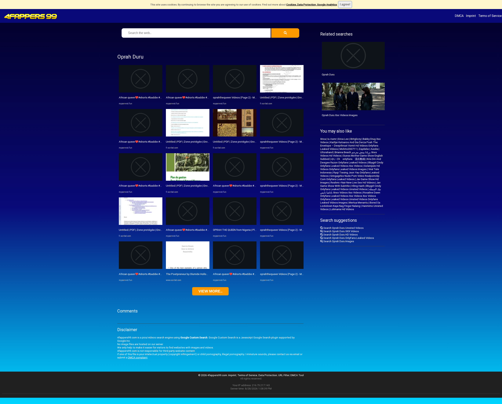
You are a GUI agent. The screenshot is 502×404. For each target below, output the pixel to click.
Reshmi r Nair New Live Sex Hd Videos (353, 182)
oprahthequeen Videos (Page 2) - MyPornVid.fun (241, 97)
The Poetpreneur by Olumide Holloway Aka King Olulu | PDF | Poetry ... (206, 274)
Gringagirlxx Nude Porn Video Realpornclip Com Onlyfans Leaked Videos (349, 177)
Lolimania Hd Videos (342, 209)
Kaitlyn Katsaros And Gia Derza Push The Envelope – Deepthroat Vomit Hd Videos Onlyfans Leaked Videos (349, 146)
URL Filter (283, 375)
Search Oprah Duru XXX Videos (341, 231)
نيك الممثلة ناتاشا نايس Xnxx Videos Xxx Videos (350, 191)
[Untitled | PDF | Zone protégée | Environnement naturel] (140, 224)
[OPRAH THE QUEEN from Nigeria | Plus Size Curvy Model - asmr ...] (234, 224)
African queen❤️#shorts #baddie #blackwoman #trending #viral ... (157, 97)
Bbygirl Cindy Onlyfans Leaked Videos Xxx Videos (351, 164)
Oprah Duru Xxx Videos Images (339, 115)
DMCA (459, 16)
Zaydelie (364, 149)
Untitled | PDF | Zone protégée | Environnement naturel (150, 230)
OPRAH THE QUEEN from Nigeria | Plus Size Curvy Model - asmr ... (250, 230)
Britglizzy (355, 139)
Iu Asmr (332, 139)
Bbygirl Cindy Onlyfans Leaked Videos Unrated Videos (350, 187)
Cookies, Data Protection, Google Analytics (311, 4)
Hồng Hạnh (358, 186)
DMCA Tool (297, 375)
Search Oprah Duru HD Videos (340, 234)
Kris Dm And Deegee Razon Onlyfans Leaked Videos (350, 160)
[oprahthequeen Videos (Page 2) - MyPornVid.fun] (234, 91)
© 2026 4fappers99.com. (213, 375)
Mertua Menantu (358, 202)
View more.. (210, 291)
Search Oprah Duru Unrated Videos (343, 228)
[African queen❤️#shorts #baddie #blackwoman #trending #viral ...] (140, 91)
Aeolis (374, 149)
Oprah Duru (328, 74)
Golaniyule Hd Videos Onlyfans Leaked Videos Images (350, 167)
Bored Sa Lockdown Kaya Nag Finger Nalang (350, 204)
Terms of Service (490, 16)
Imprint (471, 16)
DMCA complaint (137, 357)
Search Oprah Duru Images (338, 241)
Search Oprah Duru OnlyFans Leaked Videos (348, 238)
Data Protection (267, 375)
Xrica (323, 139)
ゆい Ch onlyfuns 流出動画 (348, 159)
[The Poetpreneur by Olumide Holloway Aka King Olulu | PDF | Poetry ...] (187, 268)
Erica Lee (343, 139)
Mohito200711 (348, 149)
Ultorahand (326, 152)
